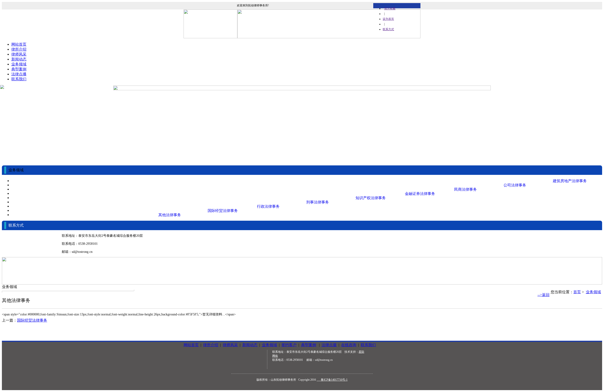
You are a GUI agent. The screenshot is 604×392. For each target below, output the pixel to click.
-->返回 (543, 295)
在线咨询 (348, 345)
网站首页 (18, 44)
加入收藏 (389, 8)
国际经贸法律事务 (32, 320)
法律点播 (18, 74)
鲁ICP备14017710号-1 (332, 379)
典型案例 (18, 69)
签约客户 (289, 345)
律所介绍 (18, 49)
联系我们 (18, 79)
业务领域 (18, 64)
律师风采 (18, 54)
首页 (577, 292)
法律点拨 (329, 345)
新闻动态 (18, 59)
